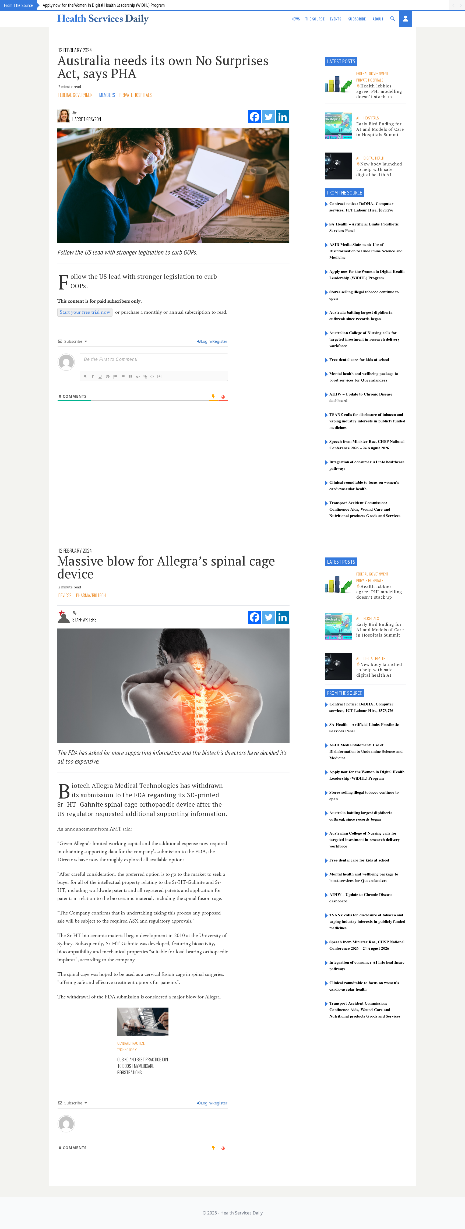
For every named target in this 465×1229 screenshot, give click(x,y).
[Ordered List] (115, 376)
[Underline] (100, 376)
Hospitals (371, 118)
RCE (358, 192)
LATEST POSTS (341, 61)
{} (152, 376)
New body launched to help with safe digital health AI (379, 169)
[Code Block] (138, 376)
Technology (127, 1049)
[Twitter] (268, 116)
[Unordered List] (122, 376)
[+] (160, 376)
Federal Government (76, 95)
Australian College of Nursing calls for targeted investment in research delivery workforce (364, 339)
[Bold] (85, 376)
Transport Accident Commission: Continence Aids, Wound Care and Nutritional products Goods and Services (364, 509)
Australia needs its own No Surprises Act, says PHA (163, 67)
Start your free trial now (85, 312)
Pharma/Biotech (91, 595)
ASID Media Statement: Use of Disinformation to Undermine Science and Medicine (366, 250)
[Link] (145, 376)
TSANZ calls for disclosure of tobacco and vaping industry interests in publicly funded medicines (367, 420)
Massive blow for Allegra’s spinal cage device (166, 567)
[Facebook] (254, 116)
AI (357, 118)
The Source (315, 19)
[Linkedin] (282, 116)
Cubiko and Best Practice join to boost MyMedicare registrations (142, 1066)
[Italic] (92, 376)
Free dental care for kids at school (359, 359)
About (378, 19)
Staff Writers (84, 619)
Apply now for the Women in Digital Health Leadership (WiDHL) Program (104, 5)
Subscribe (357, 19)
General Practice (131, 1043)
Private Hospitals (135, 95)
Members (107, 95)
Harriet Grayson (86, 119)
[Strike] (107, 376)
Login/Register (214, 341)
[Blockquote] (130, 376)
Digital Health (375, 158)
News (295, 19)
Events (335, 19)
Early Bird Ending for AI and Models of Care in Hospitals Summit (380, 129)
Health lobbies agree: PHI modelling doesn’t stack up (379, 91)
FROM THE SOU (341, 192)
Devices (65, 595)
